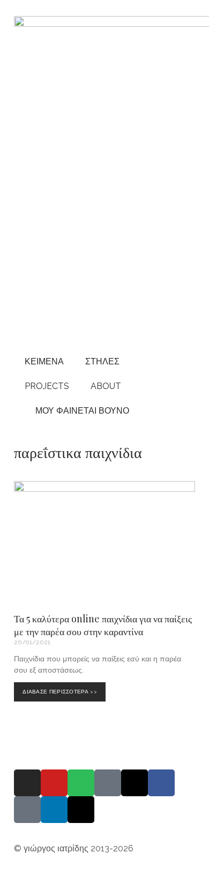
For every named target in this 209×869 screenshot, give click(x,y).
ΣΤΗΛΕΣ (102, 361)
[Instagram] (27, 782)
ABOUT (106, 386)
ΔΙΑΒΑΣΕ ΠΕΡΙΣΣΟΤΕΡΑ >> (62, 688)
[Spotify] (81, 782)
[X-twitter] (81, 809)
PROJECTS (47, 386)
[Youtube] (54, 782)
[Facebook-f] (161, 782)
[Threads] (134, 782)
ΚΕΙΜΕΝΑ (44, 361)
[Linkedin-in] (54, 809)
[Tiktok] (27, 809)
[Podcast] (107, 782)
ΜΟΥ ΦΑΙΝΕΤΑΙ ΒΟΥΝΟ (80, 411)
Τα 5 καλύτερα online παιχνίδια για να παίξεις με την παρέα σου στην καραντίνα (103, 625)
